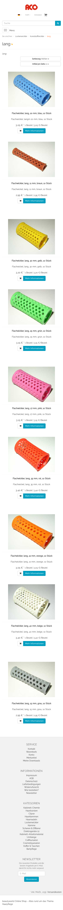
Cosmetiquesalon (31, 843)
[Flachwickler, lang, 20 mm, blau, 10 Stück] (31, 89)
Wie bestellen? (31, 790)
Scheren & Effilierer (32, 828)
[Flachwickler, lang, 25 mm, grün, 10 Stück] (31, 307)
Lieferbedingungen (31, 784)
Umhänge (31, 837)
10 (40, 64)
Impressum (31, 775)
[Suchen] (58, 23)
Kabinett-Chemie (31, 808)
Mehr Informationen (34, 131)
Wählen (40, 59)
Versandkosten (54, 892)
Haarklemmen (31, 816)
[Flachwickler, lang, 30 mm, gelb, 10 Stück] (31, 237)
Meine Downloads (31, 760)
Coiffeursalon (31, 840)
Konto (31, 755)
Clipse (32, 813)
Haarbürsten (32, 811)
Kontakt (31, 749)
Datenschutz (31, 781)
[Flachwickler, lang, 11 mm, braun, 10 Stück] (31, 159)
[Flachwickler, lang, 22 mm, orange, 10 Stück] (31, 532)
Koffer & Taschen (31, 846)
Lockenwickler (31, 822)
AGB (31, 778)
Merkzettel (32, 758)
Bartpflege (32, 849)
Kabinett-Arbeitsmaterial (31, 834)
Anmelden (38, 15)
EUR (27, 15)
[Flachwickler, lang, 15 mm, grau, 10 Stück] (31, 679)
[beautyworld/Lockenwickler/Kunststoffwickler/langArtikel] (12, 44)
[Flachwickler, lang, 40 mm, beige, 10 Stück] (31, 602)
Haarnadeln (31, 819)
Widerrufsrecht (31, 787)
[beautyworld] (31, 7)
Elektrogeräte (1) (31, 831)
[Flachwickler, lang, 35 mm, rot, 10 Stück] (31, 454)
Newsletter (31, 793)
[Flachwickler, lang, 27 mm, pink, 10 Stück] (31, 384)
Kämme (31, 825)
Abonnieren (31, 879)
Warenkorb (31, 752)
